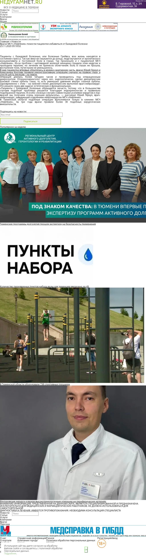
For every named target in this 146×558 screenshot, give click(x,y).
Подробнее (10, 553)
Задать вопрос (120, 47)
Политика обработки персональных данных (70, 540)
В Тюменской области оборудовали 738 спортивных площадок (35, 384)
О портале (5, 540)
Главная (4, 41)
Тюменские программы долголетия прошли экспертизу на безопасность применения (48, 224)
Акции (3, 21)
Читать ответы (120, 52)
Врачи (3, 19)
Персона (5, 524)
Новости (4, 10)
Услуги (3, 14)
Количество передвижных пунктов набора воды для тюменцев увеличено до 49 (44, 286)
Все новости (9, 107)
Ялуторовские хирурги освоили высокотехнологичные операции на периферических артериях (53, 501)
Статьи (3, 12)
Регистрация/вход (107, 538)
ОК (86, 550)
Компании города (27, 540)
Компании (6, 16)
